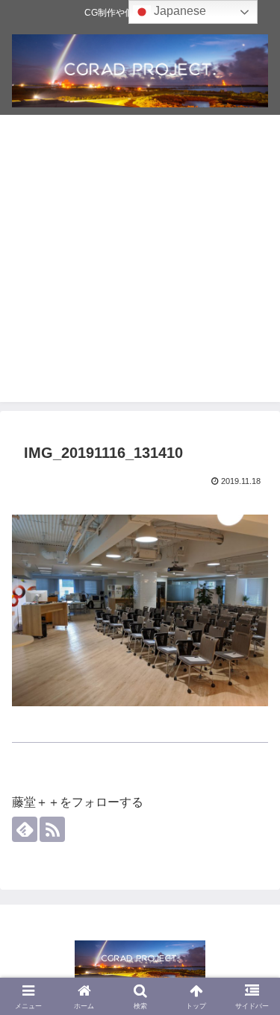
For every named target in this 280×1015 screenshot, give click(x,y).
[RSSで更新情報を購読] (52, 829)
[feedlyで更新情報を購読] (24, 829)
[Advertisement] (140, 262)
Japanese (178, 10)
